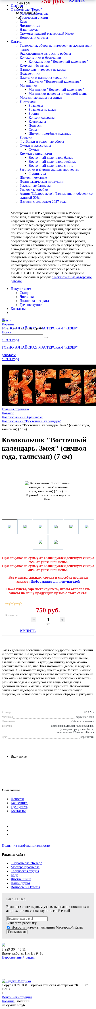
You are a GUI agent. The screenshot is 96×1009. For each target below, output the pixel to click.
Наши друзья (20, 883)
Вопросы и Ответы (25, 887)
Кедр (14, 875)
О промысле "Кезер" (26, 863)
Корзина (8, 1001)
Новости (17, 799)
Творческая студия (25, 871)
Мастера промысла (25, 867)
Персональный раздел (18, 957)
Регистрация (22, 997)
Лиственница (21, 879)
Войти (7, 997)
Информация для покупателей (55, 581)
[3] (13, 604)
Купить (28, 631)
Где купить (19, 807)
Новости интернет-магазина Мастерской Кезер (47, 927)
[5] (20, 604)
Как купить (19, 803)
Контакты (18, 811)
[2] (10, 604)
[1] (7, 604)
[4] (17, 604)
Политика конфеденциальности (26, 845)
